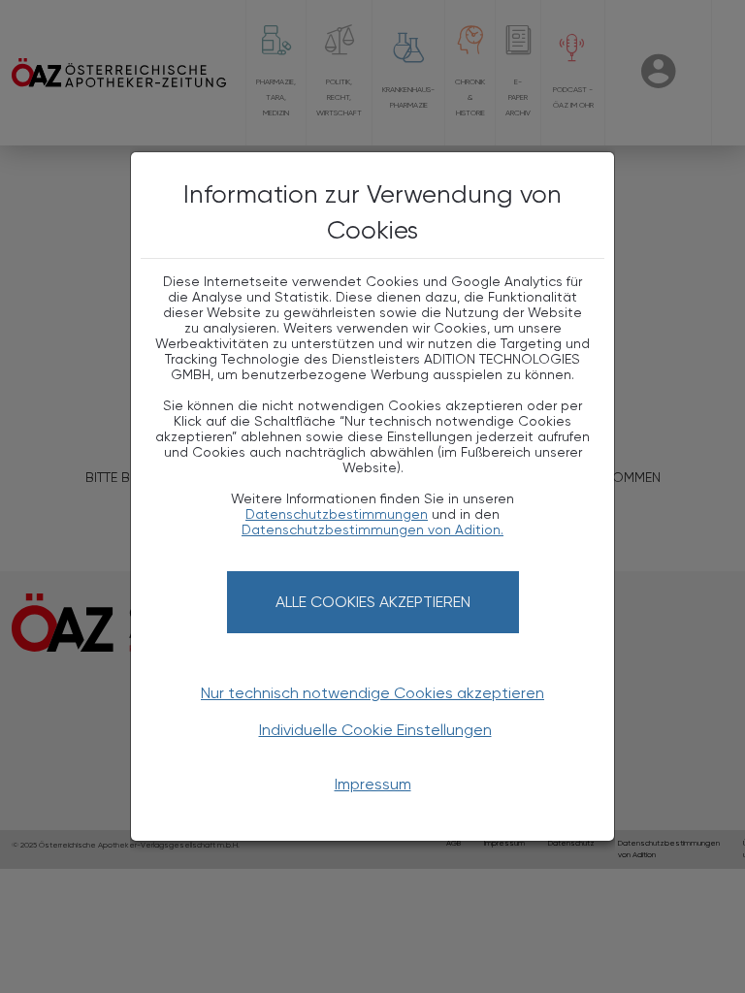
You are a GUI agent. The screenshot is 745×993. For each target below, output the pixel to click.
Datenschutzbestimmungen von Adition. (372, 529)
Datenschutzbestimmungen (336, 514)
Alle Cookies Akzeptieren (372, 602)
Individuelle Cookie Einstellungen (375, 730)
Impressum (373, 784)
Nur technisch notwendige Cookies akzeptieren (372, 693)
